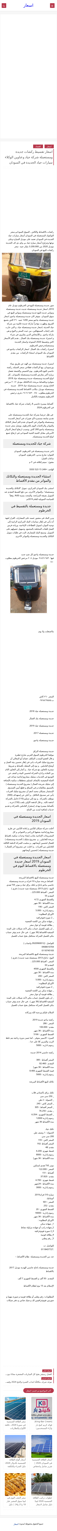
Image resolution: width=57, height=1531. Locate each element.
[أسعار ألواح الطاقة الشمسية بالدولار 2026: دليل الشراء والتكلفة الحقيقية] (15, 1446)
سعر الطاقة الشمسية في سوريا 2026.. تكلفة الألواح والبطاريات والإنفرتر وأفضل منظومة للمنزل (15, 1428)
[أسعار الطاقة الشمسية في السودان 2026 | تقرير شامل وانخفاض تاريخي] (41, 1446)
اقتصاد (38, 146)
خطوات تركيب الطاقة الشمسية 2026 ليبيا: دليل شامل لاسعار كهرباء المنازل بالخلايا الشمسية (42, 1504)
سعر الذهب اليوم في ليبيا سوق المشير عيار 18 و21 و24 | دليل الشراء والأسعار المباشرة (16, 1504)
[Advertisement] (28, 47)
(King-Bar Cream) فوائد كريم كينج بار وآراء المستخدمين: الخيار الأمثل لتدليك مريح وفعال (43, 1428)
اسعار (28, 5)
